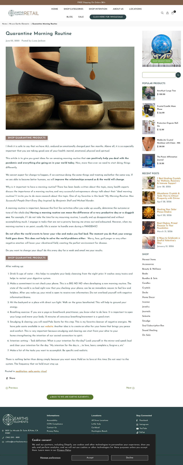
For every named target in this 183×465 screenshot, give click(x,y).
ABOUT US (118, 9)
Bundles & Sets (149, 278)
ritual (44, 371)
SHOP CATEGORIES (73, 9)
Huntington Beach (99, 431)
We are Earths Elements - (19, 24)
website (49, 326)
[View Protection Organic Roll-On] (148, 127)
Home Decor (148, 297)
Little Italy (96, 424)
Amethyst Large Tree (166, 91)
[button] (172, 13)
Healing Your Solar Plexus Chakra (166, 210)
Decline (129, 458)
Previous (13, 388)
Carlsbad (96, 428)
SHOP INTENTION (98, 9)
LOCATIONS (135, 9)
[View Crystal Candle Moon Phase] (148, 110)
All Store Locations (100, 420)
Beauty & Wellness (151, 269)
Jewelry (145, 307)
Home (4, 24)
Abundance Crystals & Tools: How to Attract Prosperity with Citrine (168, 195)
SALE (81, 17)
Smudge (146, 321)
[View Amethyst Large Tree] (148, 93)
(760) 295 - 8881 (13, 437)
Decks (145, 293)
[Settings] (167, 13)
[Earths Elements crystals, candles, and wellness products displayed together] (161, 66)
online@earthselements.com (18, 442)
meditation (21, 371)
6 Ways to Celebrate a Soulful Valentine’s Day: (168, 240)
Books (145, 274)
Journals (146, 311)
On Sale (146, 335)
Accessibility (52, 420)
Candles (146, 283)
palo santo (34, 371)
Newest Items (149, 260)
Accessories (148, 264)
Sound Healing (149, 330)
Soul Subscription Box (153, 326)
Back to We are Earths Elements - (70, 397)
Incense (146, 302)
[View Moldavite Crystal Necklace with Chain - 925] (148, 144)
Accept (90, 458)
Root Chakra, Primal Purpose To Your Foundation (167, 225)
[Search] (162, 13)
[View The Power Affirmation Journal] (148, 161)
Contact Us (52, 428)
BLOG (70, 17)
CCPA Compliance (55, 424)
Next (129, 388)
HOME (54, 9)
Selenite (146, 316)
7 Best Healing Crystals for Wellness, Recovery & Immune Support (169, 180)
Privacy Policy (64, 450)
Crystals (146, 288)
